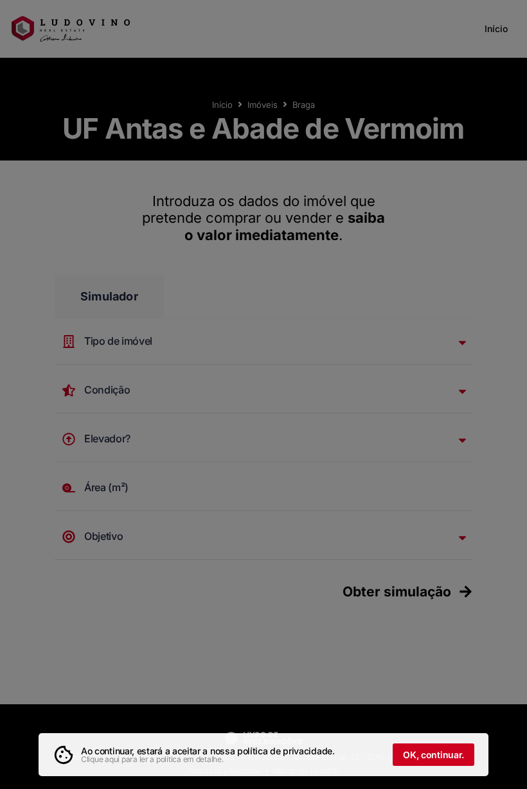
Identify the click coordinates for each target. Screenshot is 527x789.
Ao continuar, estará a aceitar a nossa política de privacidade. (208, 750)
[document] (263, 394)
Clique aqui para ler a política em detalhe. (152, 759)
